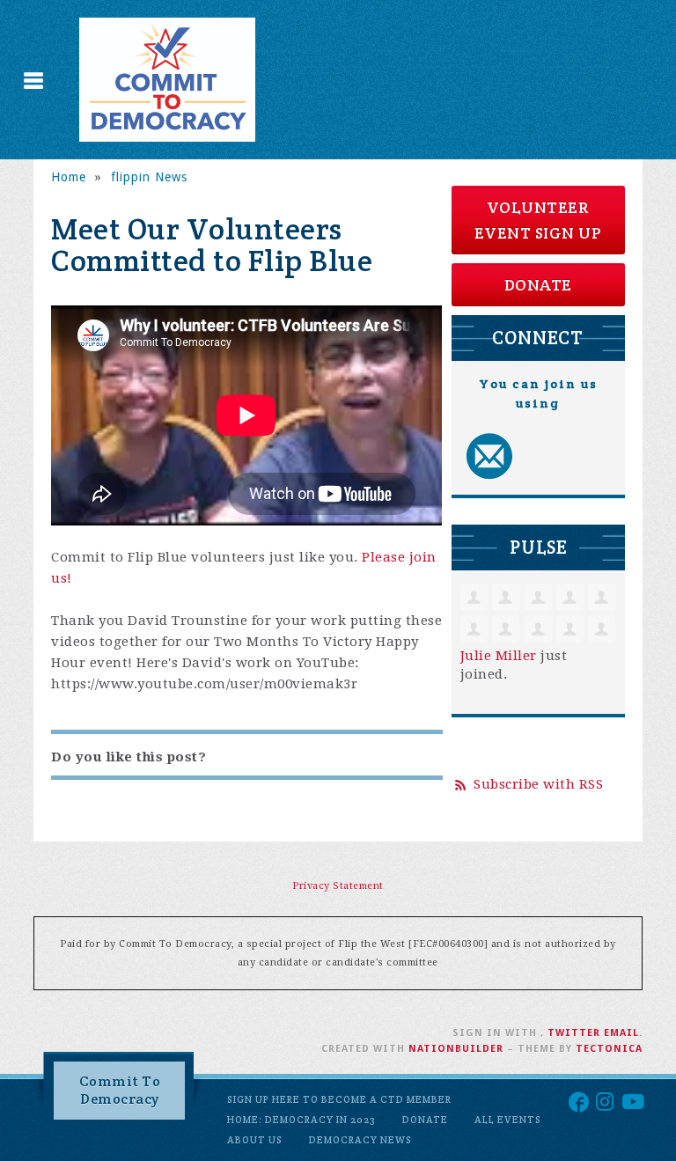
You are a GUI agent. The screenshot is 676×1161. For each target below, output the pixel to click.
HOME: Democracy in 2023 (301, 1119)
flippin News (149, 177)
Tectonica (609, 1048)
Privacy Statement (338, 886)
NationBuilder (455, 1048)
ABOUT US (255, 1140)
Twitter (573, 1033)
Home (68, 177)
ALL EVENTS (507, 1119)
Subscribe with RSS (538, 784)
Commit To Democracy (120, 1090)
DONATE (538, 285)
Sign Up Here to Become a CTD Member (339, 1099)
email (621, 1033)
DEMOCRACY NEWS (360, 1140)
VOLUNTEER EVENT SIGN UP (538, 220)
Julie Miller (498, 656)
